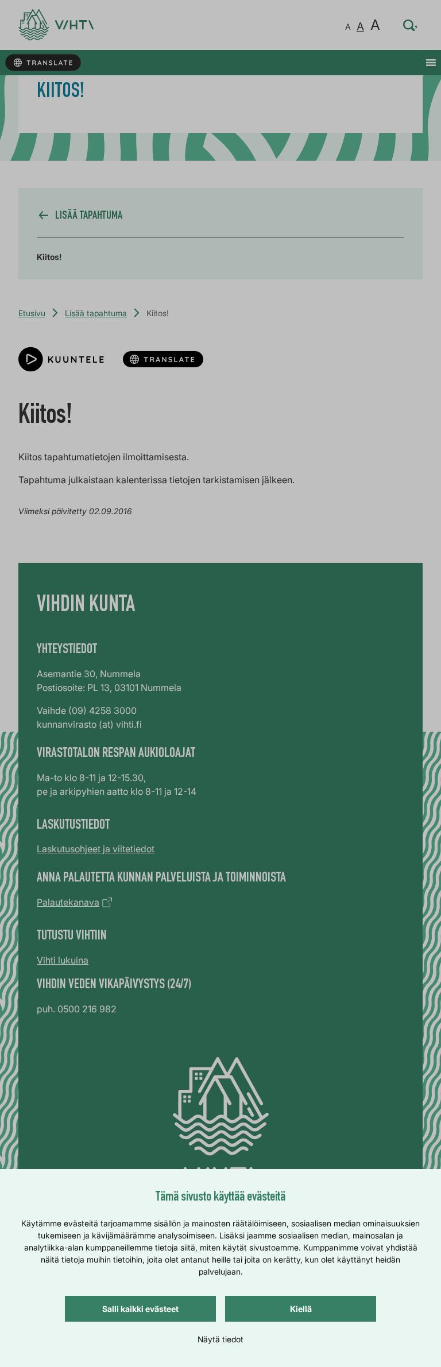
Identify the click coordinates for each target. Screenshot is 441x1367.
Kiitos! (49, 257)
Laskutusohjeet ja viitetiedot (95, 849)
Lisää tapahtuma (96, 313)
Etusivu (31, 313)
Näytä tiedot (220, 1339)
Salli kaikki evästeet (140, 1309)
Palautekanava (68, 902)
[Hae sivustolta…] (411, 25)
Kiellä (301, 1309)
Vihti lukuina (62, 960)
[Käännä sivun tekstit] (42, 63)
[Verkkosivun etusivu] (56, 25)
